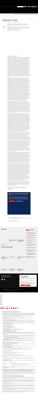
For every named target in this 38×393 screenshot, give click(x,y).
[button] (20, 3)
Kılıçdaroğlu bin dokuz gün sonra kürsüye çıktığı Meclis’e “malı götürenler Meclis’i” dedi (20, 240)
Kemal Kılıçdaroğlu (15, 187)
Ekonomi (28, 14)
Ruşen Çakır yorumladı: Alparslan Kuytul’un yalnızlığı (4, 269)
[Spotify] (33, 6)
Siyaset (16, 14)
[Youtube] (25, 6)
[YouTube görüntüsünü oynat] (19, 37)
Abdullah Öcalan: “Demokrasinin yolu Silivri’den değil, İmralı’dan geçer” (20, 270)
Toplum (24, 14)
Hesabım (36, 14)
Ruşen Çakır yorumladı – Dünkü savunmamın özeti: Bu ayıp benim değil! (20, 257)
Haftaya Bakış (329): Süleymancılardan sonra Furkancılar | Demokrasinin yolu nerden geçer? (5, 258)
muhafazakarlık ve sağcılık (22, 187)
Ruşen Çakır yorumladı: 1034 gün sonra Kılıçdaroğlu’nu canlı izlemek (12, 240)
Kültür (33, 14)
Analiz (18, 14)
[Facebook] (32, 6)
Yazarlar (22, 14)
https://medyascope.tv (13, 315)
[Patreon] (24, 6)
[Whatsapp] (27, 6)
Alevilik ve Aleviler (9, 187)
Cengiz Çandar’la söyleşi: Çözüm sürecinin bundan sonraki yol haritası (12, 270)
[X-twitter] (30, 6)
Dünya (30, 14)
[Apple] (35, 6)
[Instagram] (37, 6)
